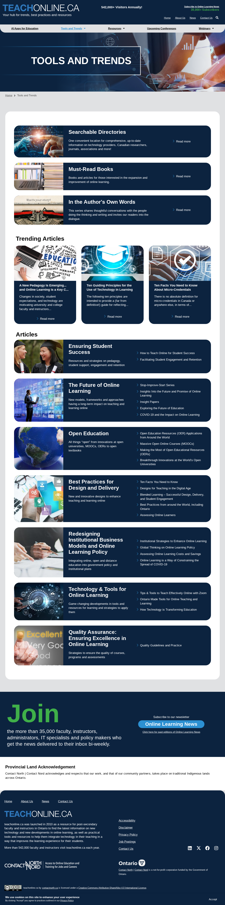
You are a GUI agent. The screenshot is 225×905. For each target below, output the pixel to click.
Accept (213, 899)
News (193, 17)
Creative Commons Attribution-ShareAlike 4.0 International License (112, 888)
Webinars (204, 28)
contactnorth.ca (50, 888)
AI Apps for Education (24, 28)
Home (167, 17)
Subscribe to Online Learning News (201, 6)
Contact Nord (141, 870)
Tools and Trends (71, 28)
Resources (114, 28)
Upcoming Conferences (161, 28)
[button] (217, 18)
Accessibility (127, 820)
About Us (180, 17)
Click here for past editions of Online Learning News (171, 732)
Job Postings (127, 841)
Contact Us (206, 17)
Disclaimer (126, 827)
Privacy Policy (67, 900)
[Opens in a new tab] (189, 848)
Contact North (126, 870)
